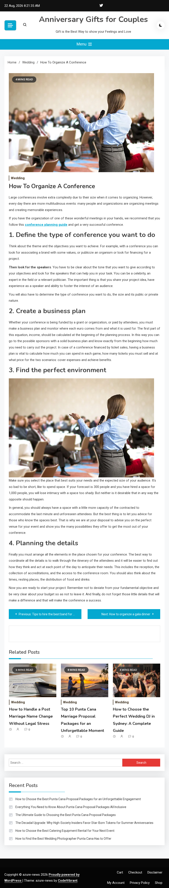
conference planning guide (46, 225)
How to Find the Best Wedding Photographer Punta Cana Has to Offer (63, 838)
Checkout (135, 872)
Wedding (18, 178)
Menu (82, 44)
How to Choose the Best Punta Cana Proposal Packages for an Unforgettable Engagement (78, 799)
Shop (158, 883)
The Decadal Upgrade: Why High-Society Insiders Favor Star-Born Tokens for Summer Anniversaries (84, 823)
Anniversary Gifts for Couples (93, 19)
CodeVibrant (67, 881)
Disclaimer (154, 872)
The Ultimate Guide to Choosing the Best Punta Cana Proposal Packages (65, 815)
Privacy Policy (140, 883)
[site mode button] (161, 25)
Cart (120, 872)
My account (116, 883)
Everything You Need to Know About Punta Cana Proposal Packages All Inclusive (70, 807)
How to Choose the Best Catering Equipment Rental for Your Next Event (64, 830)
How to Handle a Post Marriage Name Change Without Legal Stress (31, 716)
